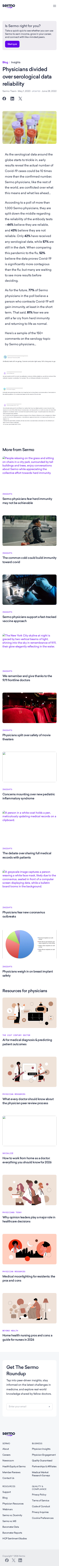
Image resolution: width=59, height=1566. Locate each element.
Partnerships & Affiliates (44, 1466)
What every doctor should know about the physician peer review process (28, 1101)
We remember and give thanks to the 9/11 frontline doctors (27, 678)
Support (6, 1492)
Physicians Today (12, 1212)
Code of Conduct (41, 1506)
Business (37, 1443)
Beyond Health (10, 1330)
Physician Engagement (44, 1454)
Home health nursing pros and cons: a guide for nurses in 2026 (27, 1337)
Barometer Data (10, 1526)
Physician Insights (41, 1449)
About (5, 1449)
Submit (49, 1407)
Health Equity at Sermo (14, 1466)
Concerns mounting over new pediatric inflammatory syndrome (28, 796)
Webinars (7, 1509)
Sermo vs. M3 (9, 1521)
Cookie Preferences (43, 1518)
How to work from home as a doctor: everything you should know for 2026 (26, 1160)
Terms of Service (40, 1500)
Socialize (7, 1153)
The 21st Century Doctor (16, 1035)
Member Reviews (11, 1472)
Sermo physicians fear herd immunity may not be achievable (27, 501)
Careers (6, 1454)
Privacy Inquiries (40, 1512)
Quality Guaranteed (42, 1460)
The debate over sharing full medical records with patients (26, 855)
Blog (5, 62)
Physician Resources (13, 1094)
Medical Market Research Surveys (41, 1474)
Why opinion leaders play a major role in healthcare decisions (28, 1219)
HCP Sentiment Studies (14, 1538)
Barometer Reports (12, 1532)
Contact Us (8, 1478)
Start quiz (12, 44)
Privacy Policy (39, 1494)
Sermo (6, 1443)
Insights (15, 62)
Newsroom (8, 1460)
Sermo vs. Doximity (12, 1515)
